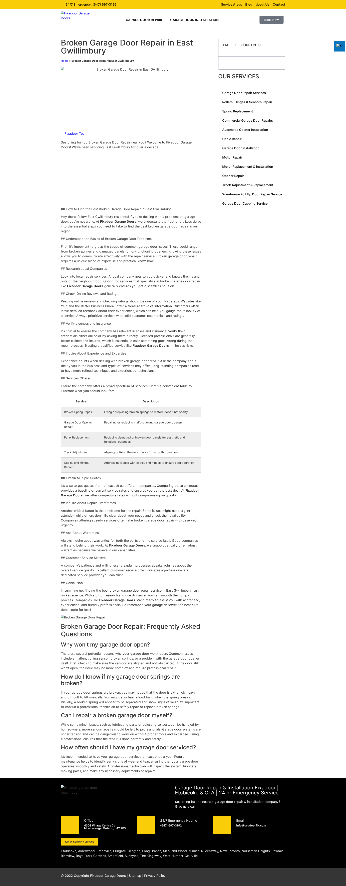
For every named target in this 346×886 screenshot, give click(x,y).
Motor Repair (232, 157)
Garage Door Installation (194, 20)
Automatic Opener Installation (245, 130)
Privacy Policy (155, 876)
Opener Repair (233, 176)
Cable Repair (231, 139)
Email (240, 820)
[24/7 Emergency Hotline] (146, 825)
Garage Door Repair (144, 20)
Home (64, 60)
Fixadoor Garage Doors (108, 876)
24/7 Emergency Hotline (178, 820)
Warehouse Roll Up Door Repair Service (252, 194)
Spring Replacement (237, 111)
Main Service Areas (79, 842)
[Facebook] (247, 877)
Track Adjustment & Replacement (247, 185)
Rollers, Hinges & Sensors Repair (247, 102)
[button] (280, 47)
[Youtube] (269, 877)
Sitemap (135, 876)
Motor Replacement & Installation (247, 167)
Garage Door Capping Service (245, 203)
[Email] (222, 825)
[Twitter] (258, 877)
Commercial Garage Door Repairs (247, 120)
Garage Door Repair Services (244, 93)
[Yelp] (280, 877)
